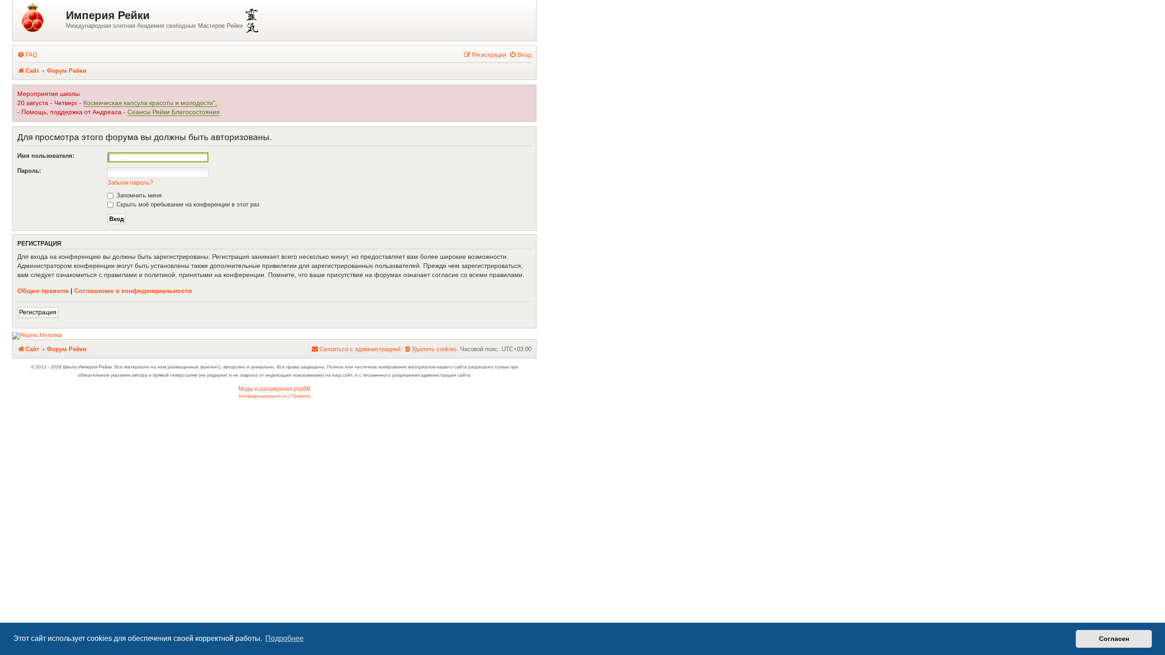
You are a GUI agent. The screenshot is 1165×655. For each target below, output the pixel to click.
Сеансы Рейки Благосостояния (173, 112)
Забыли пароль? (130, 182)
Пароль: (29, 170)
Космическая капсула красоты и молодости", (150, 103)
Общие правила (43, 290)
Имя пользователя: (45, 155)
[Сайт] (40, 18)
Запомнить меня (138, 195)
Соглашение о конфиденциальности (133, 290)
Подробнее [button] (284, 638)
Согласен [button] (1114, 638)
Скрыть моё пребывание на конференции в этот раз (187, 204)
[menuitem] (27, 54)
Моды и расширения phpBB (274, 389)
